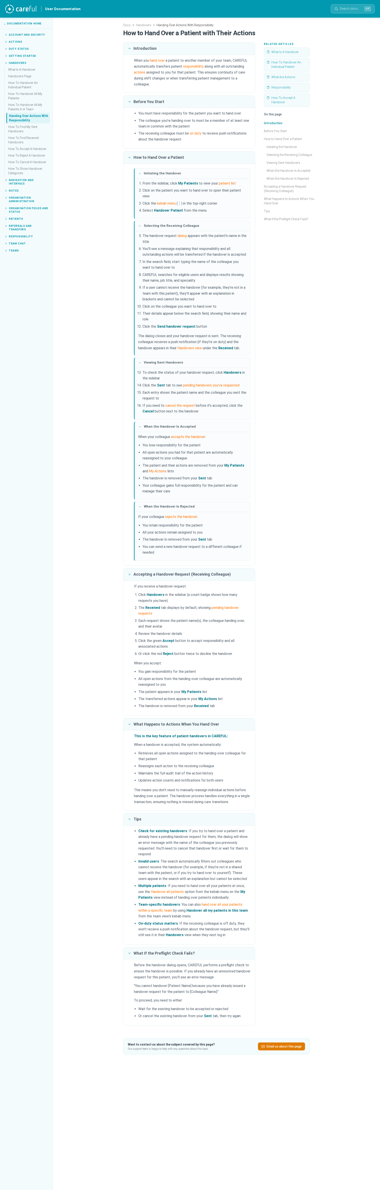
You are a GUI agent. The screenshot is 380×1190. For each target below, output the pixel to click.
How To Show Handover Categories (25, 171)
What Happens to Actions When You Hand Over (289, 201)
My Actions (157, 471)
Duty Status (19, 48)
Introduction (273, 123)
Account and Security (27, 34)
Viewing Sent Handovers (283, 162)
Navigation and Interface (21, 182)
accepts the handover (188, 437)
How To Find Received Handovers (23, 140)
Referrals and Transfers (20, 227)
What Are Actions (283, 77)
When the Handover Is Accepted (288, 170)
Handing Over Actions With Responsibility (28, 118)
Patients (16, 218)
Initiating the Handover (282, 147)
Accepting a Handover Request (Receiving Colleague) (285, 189)
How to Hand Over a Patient (283, 139)
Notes (14, 190)
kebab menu (166, 203)
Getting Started (22, 55)
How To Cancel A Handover (27, 162)
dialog (182, 236)
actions (139, 72)
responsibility (193, 66)
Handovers (17, 63)
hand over (157, 60)
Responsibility (21, 236)
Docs (127, 25)
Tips (267, 211)
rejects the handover (181, 517)
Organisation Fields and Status (28, 210)
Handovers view (189, 348)
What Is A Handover (21, 69)
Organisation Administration (21, 199)
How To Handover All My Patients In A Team (25, 107)
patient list (227, 183)
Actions (15, 41)
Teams (14, 250)
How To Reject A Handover (26, 155)
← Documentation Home (23, 23)
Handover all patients (167, 892)
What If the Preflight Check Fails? (286, 219)
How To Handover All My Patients (25, 96)
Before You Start (275, 131)
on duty (195, 133)
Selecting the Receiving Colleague (289, 155)
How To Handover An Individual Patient (23, 85)
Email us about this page (284, 1046)
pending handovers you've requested (211, 385)
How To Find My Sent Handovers (22, 129)
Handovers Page (19, 76)
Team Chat (17, 243)
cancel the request (180, 405)
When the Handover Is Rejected (288, 178)
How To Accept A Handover (27, 149)
